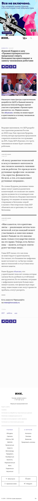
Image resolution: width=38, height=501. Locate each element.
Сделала (10, 436)
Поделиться (10, 468)
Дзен (28, 479)
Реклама (28, 436)
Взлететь (10, 460)
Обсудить (10, 433)
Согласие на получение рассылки (12, 422)
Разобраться (10, 457)
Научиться (9, 471)
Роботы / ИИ (10, 439)
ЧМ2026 (9, 442)
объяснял (17, 271)
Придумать (9, 454)
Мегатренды (10, 451)
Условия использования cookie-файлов (14, 419)
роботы (9, 313)
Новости (4, 48)
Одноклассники (11, 484)
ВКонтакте (11, 479)
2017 (3, 313)
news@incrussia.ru (12, 303)
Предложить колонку (28, 442)
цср (16, 313)
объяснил (8, 113)
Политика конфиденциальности (11, 416)
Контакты (28, 433)
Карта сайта (5, 407)
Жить (9, 465)
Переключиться (10, 462)
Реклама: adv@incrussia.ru (19, 398)
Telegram (29, 484)
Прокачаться (9, 445)
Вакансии (28, 439)
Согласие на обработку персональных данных (16, 413)
